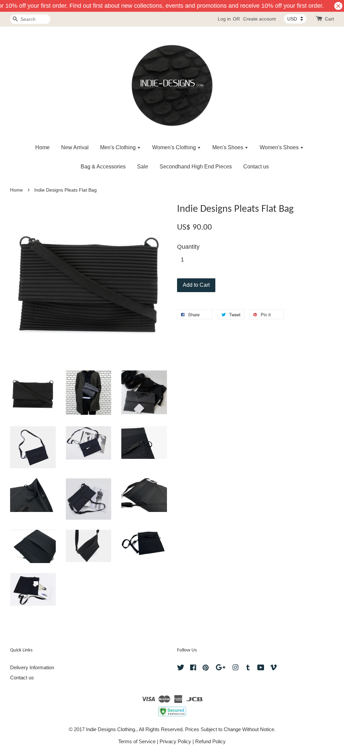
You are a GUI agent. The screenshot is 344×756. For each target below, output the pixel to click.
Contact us (256, 166)
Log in (224, 19)
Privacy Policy (175, 741)
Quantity (188, 246)
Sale (142, 166)
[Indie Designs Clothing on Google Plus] (220, 668)
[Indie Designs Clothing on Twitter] (180, 668)
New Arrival (75, 147)
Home (42, 147)
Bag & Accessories (103, 166)
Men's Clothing (118, 147)
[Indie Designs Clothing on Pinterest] (205, 668)
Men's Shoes (228, 147)
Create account (259, 19)
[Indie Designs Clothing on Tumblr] (248, 668)
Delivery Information (32, 667)
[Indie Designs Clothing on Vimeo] (273, 668)
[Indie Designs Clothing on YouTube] (261, 668)
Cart (329, 19)
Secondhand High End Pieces (196, 166)
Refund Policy (210, 741)
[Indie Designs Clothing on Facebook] (193, 668)
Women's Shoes (280, 147)
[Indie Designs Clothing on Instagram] (235, 668)
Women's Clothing (174, 147)
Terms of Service (137, 741)
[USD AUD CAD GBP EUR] (295, 19)
